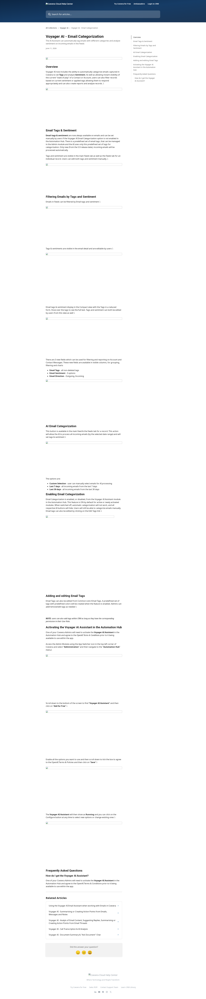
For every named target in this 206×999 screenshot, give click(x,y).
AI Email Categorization (142, 52)
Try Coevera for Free (122, 4)
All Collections (51, 28)
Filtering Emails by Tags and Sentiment (144, 46)
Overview (137, 37)
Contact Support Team (109, 987)
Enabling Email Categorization (145, 56)
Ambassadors (139, 4)
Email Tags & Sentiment (142, 41)
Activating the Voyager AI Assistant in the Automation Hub (144, 67)
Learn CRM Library (128, 987)
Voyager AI (64, 28)
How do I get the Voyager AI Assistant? (145, 79)
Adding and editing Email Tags (145, 60)
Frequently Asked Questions (144, 74)
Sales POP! (93, 987)
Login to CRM (153, 4)
